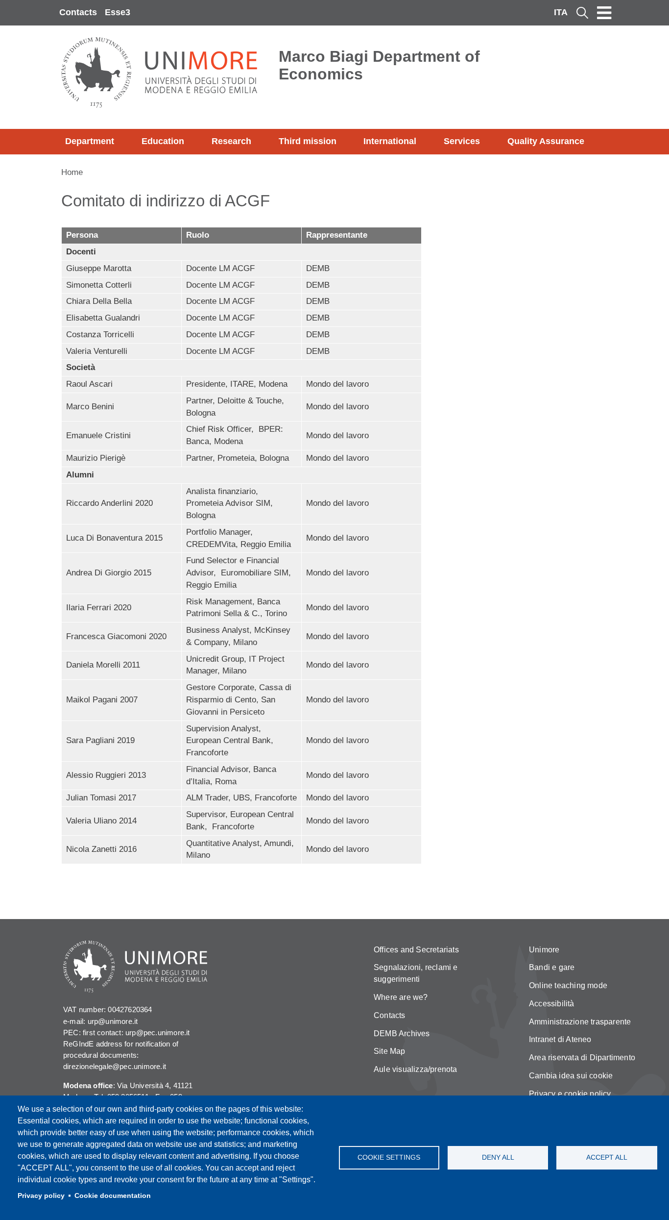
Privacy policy (41, 1195)
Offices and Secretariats (416, 950)
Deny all (498, 1157)
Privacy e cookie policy (570, 1094)
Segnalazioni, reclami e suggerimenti (416, 973)
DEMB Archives (402, 1033)
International (389, 141)
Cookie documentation (112, 1195)
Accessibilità (551, 1003)
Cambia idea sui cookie (571, 1075)
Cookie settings (389, 1157)
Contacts (78, 12)
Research (231, 141)
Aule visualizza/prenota (415, 1069)
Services (462, 141)
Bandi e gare (551, 967)
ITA (561, 12)
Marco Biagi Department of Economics (379, 65)
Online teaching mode (568, 985)
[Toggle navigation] (604, 12)
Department (89, 141)
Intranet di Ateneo (560, 1039)
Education (163, 141)
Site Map (390, 1051)
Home (72, 172)
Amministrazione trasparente (580, 1022)
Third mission (307, 141)
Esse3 (117, 12)
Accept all (606, 1157)
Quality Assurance (545, 141)
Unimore (544, 950)
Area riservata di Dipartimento (582, 1057)
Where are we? (401, 997)
